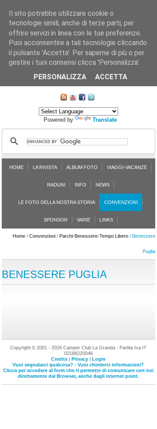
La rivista (45, 167)
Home (16, 167)
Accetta (111, 77)
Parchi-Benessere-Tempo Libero (93, 236)
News (102, 184)
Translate (104, 119)
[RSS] (63, 98)
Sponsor (56, 219)
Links (106, 219)
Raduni (56, 184)
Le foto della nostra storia (56, 202)
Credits (59, 359)
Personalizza (60, 77)
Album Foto (82, 167)
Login (99, 359)
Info (80, 184)
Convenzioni (121, 202)
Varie (83, 219)
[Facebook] (81, 98)
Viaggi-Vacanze (127, 167)
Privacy (80, 359)
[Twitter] (91, 98)
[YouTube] (72, 98)
